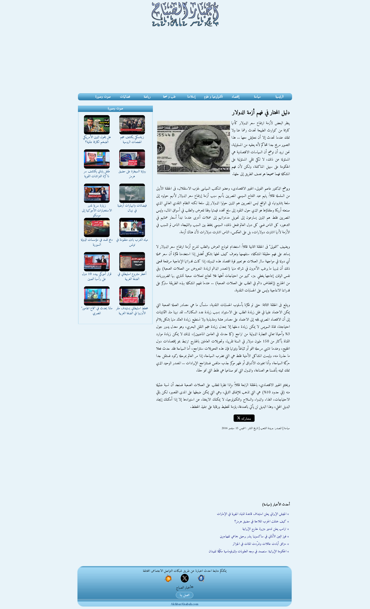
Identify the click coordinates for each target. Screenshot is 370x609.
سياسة (257, 97)
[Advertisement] (185, 61)
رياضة (147, 97)
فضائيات (125, 97)
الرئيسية (279, 97)
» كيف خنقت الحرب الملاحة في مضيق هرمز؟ (261, 521)
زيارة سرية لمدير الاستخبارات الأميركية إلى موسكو (97, 210)
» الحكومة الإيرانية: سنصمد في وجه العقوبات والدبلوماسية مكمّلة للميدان (249, 551)
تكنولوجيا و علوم (213, 97)
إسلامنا (191, 97)
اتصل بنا (184, 595)
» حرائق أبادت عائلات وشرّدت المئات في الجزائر (261, 544)
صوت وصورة (103, 97)
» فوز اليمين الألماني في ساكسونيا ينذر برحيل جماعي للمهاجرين (254, 536)
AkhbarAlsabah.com (184, 604)
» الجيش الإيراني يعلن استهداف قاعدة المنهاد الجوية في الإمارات (253, 514)
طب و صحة (169, 97)
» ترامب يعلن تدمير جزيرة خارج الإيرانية (265, 529)
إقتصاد (235, 97)
